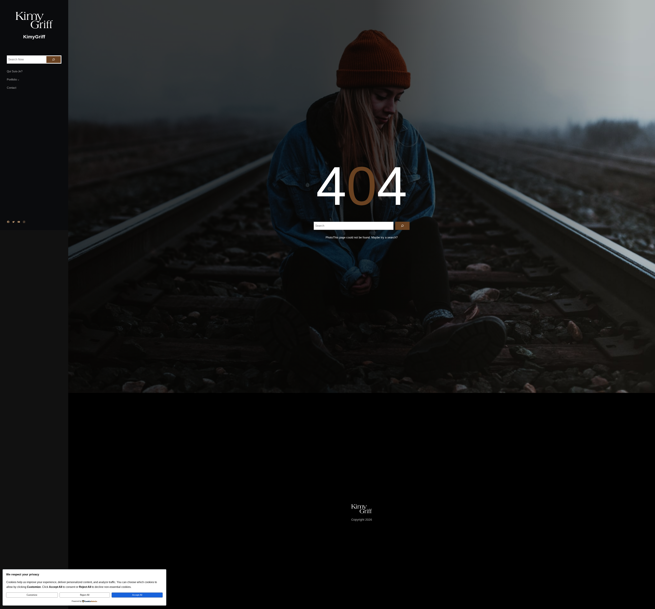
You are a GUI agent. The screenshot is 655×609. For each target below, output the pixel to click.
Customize (32, 595)
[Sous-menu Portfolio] (18, 80)
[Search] (53, 59)
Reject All (84, 595)
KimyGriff (34, 36)
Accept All (137, 595)
